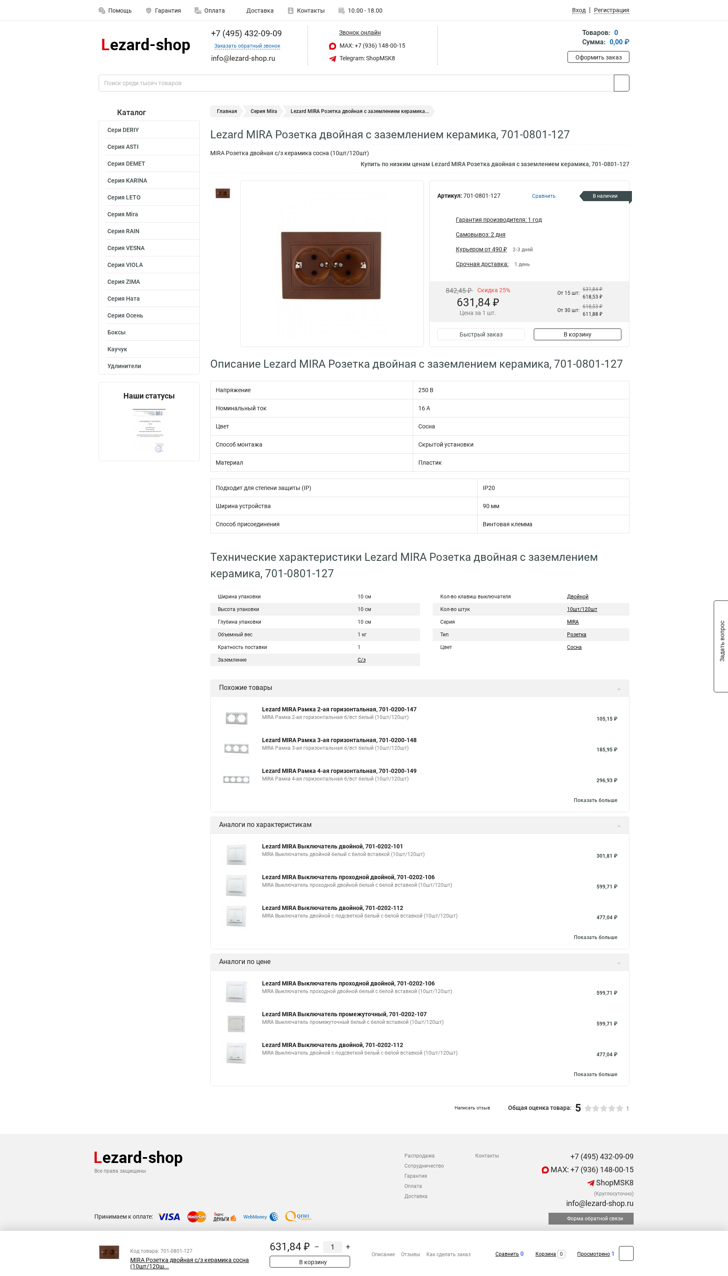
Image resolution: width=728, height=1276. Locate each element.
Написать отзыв (472, 1108)
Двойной (578, 597)
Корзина (545, 1254)
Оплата (214, 10)
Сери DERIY (123, 130)
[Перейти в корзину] (573, 38)
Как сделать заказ (448, 1254)
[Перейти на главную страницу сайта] (146, 46)
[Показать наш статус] (149, 431)
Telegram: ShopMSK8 (366, 58)
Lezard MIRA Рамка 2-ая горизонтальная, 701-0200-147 (339, 709)
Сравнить (507, 1254)
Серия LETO (124, 197)
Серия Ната (123, 298)
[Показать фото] (223, 193)
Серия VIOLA (125, 264)
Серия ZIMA (123, 281)
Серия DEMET (126, 163)
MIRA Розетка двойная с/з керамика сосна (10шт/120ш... (189, 1263)
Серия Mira (122, 214)
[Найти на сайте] (621, 83)
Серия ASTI (123, 146)
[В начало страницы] (626, 1253)
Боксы (116, 332)
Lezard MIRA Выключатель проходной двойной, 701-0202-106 (348, 877)
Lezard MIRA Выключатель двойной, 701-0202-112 (332, 908)
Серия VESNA (126, 248)
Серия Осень (125, 315)
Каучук (117, 349)
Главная (227, 111)
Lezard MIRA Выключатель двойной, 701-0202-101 (332, 846)
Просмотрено (593, 1254)
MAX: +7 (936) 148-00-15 (371, 45)
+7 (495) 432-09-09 (245, 33)
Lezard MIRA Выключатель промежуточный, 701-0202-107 (344, 1014)
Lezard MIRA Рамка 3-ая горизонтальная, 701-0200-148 (339, 740)
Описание (383, 1254)
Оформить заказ (598, 57)
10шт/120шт (582, 609)
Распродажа (419, 1156)
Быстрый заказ (481, 334)
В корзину (578, 334)
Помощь (120, 10)
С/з (362, 660)
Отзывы (410, 1254)
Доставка (259, 10)
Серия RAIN (123, 231)
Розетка (576, 635)
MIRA (573, 622)
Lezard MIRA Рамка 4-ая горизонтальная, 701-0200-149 (339, 770)
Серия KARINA (127, 180)
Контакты (311, 10)
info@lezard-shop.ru (599, 1203)
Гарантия (168, 10)
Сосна (574, 647)
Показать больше (595, 800)
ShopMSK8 (614, 1182)
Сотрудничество (424, 1166)
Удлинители (124, 366)
